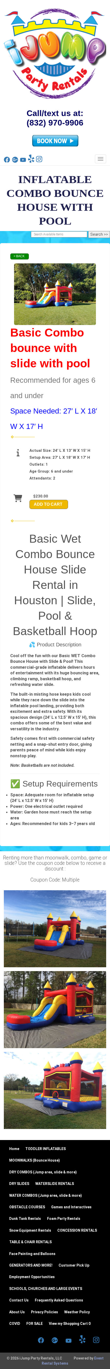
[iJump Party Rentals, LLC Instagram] (39, 161)
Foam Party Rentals (63, 1219)
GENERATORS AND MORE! (30, 1265)
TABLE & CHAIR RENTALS (30, 1242)
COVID (14, 1324)
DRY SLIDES (19, 1184)
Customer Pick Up (74, 1265)
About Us (17, 1312)
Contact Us (19, 1300)
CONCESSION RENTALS (77, 1230)
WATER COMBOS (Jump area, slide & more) (45, 1195)
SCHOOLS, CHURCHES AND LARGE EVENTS (45, 1289)
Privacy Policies (44, 1312)
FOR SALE (34, 1324)
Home (14, 1149)
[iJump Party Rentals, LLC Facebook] (7, 161)
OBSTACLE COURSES (27, 1207)
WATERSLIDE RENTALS (54, 1184)
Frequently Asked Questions (59, 1300)
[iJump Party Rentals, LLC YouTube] (23, 161)
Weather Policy (77, 1312)
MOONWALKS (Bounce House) (34, 1160)
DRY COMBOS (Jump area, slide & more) (43, 1172)
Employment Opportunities (32, 1277)
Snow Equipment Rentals (30, 1230)
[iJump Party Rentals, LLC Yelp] (31, 161)
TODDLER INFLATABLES (45, 1149)
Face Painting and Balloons (32, 1254)
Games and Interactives (71, 1207)
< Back (19, 256)
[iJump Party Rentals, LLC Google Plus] (15, 161)
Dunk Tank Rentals (25, 1219)
